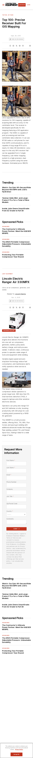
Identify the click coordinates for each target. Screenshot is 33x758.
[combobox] (16, 514)
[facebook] (10, 46)
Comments (10, 519)
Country (9, 511)
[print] (30, 46)
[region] (16, 750)
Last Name (10, 467)
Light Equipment (7, 273)
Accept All (16, 754)
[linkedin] (13, 46)
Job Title (10, 496)
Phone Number (11, 482)
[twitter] (16, 46)
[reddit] (20, 46)
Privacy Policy (19, 749)
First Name (10, 460)
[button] (3, 5)
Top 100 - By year (7, 15)
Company (9, 489)
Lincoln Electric (20, 294)
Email (8, 475)
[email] (23, 46)
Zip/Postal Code (11, 503)
